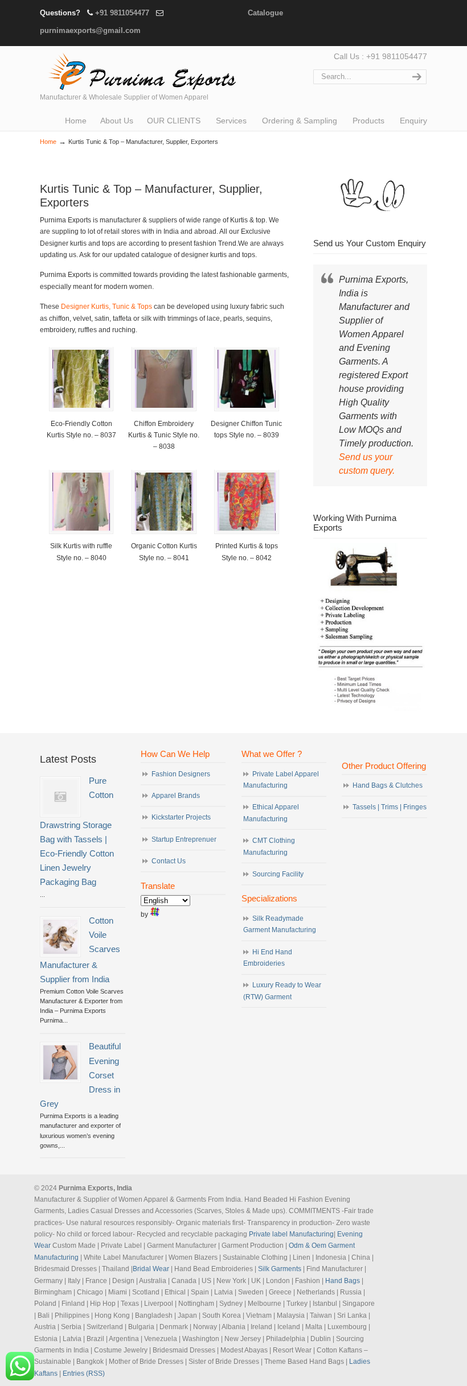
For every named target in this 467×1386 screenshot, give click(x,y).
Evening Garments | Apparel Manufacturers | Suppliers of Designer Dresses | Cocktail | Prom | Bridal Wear (139, 69)
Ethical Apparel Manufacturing (271, 812)
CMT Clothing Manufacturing (269, 846)
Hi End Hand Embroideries (267, 957)
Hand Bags (342, 1281)
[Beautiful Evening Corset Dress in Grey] (60, 1062)
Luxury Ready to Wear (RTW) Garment (282, 990)
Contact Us (168, 861)
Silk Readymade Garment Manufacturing (279, 924)
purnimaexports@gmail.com (90, 30)
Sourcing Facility (278, 874)
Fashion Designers (180, 774)
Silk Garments (279, 1269)
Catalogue (265, 13)
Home (48, 141)
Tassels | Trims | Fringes (390, 807)
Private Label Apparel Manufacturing (281, 779)
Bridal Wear (151, 1269)
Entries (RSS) (84, 1373)
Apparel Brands (175, 796)
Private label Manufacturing (291, 1234)
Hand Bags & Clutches (388, 785)
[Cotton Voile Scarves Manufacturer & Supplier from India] (60, 937)
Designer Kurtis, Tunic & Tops (105, 307)
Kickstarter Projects (181, 817)
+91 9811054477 (122, 13)
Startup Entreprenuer (183, 839)
